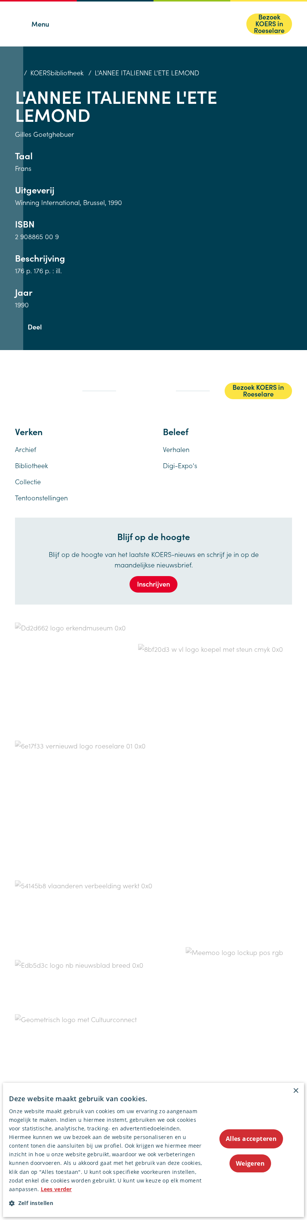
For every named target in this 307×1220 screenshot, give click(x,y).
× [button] (295, 1091)
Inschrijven (153, 583)
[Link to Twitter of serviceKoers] (31, 384)
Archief (25, 449)
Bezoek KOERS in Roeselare (269, 23)
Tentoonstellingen (41, 497)
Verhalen (176, 449)
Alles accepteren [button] (251, 1139)
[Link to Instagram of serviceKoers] (48, 384)
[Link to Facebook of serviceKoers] (17, 384)
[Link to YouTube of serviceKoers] (26, 394)
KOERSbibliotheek (56, 72)
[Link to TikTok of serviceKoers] (63, 385)
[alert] (153, 1150)
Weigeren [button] (250, 1163)
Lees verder (56, 1189)
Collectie (28, 481)
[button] (106, 1203)
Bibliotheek (31, 465)
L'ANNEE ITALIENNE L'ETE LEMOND (147, 72)
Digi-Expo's (180, 465)
